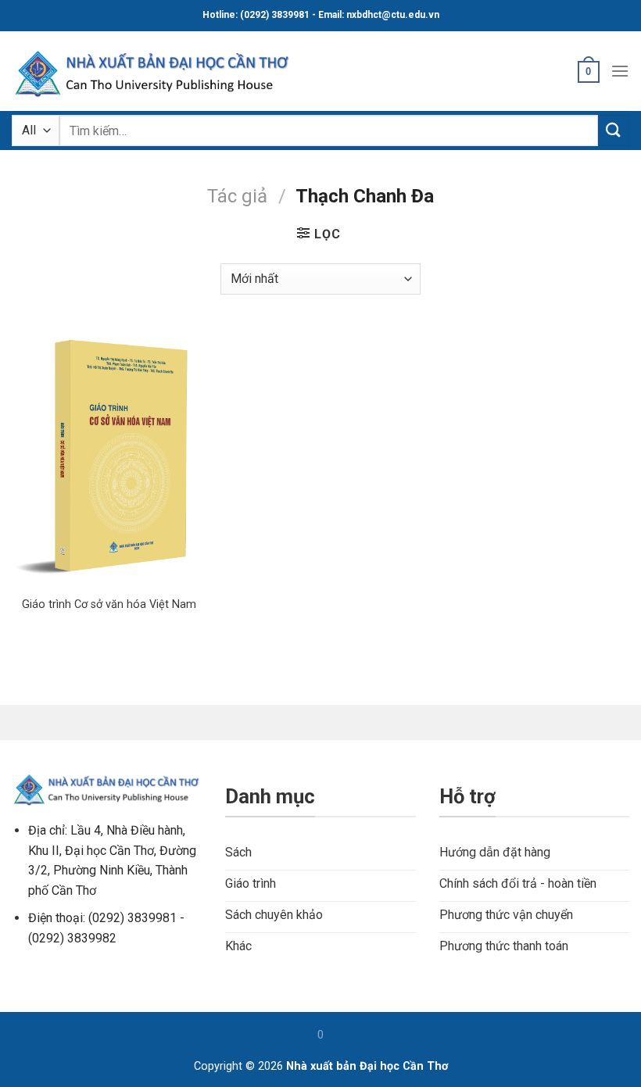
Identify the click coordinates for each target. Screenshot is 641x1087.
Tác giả (237, 196)
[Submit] (613, 130)
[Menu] (620, 71)
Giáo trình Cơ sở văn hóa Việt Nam (109, 604)
